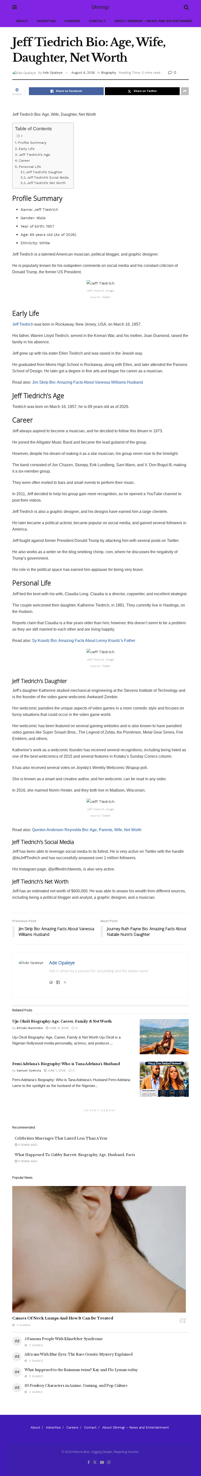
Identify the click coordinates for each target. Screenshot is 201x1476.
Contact (97, 21)
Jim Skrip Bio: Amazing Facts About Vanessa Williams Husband (87, 382)
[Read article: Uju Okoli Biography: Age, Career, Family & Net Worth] (164, 1036)
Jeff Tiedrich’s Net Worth (46, 183)
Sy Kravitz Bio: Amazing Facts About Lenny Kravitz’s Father (83, 640)
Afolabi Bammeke (30, 1028)
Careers (72, 21)
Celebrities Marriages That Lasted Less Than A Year (61, 1138)
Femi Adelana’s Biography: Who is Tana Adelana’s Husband (66, 1064)
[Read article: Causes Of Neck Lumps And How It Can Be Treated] (100, 1249)
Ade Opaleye (53, 72)
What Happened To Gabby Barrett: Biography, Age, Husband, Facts (75, 1155)
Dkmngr (100, 7)
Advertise (46, 21)
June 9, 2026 (58, 1028)
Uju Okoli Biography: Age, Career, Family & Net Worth (62, 1021)
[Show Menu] (14, 7)
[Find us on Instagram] (109, 1462)
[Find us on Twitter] (95, 1462)
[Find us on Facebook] (89, 1462)
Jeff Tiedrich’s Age (34, 155)
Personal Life (30, 167)
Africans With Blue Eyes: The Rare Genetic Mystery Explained (78, 1354)
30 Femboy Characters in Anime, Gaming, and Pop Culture (76, 1385)
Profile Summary (32, 143)
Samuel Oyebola (29, 1070)
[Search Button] (186, 7)
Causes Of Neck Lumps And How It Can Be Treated (62, 1318)
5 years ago (27, 1144)
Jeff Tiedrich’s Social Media (48, 177)
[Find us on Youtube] (102, 1462)
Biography (108, 72)
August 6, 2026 (83, 72)
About (22, 21)
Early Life (27, 149)
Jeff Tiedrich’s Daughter (44, 172)
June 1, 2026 (56, 1070)
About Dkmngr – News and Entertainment (155, 21)
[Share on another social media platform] (185, 91)
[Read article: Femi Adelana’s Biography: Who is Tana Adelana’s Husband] (164, 1079)
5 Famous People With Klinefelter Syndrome (64, 1339)
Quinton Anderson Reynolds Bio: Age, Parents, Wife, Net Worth (86, 830)
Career (24, 161)
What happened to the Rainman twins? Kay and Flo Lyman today (81, 1370)
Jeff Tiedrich (22, 324)
